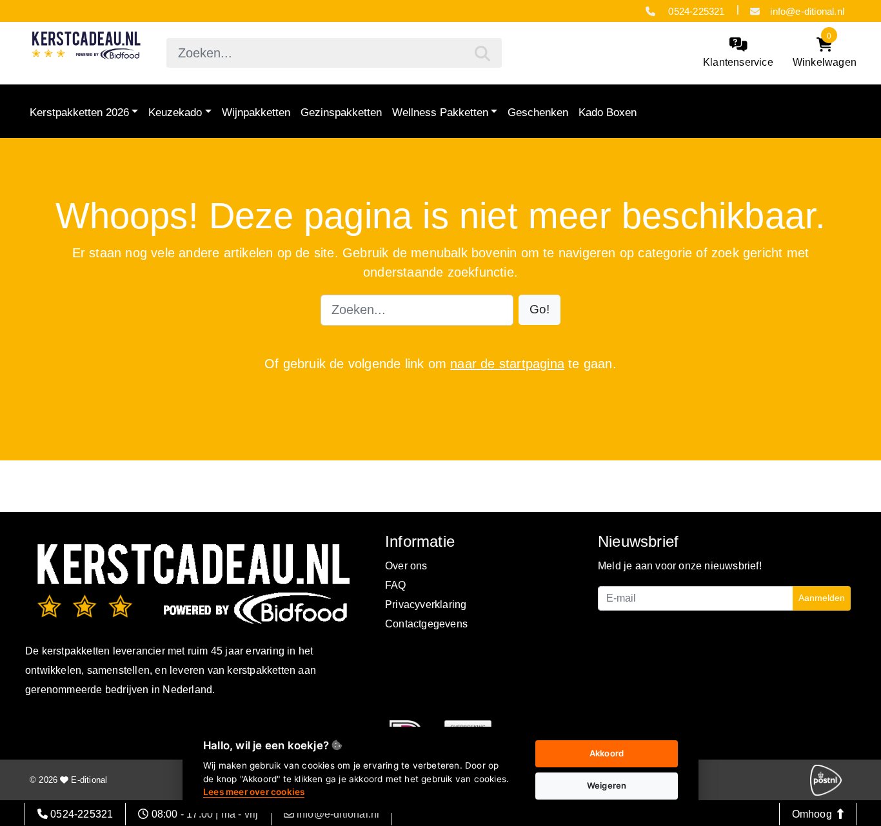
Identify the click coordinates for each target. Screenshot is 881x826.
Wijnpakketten (256, 112)
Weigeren (607, 785)
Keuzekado (175, 112)
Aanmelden (821, 598)
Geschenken (538, 112)
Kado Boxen (608, 112)
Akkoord (606, 753)
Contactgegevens (426, 623)
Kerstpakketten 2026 (79, 112)
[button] (539, 310)
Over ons (406, 565)
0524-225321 (695, 11)
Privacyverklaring (425, 604)
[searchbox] (334, 53)
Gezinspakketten (341, 112)
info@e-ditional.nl (807, 11)
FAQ (395, 585)
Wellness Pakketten (440, 112)
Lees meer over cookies (253, 792)
